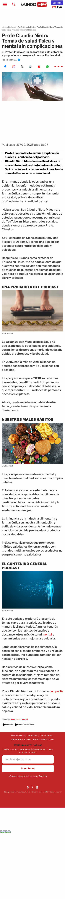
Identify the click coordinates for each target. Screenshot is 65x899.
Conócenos (32, 735)
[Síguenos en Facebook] (28, 787)
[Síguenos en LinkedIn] (37, 787)
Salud (13, 719)
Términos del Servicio (21, 739)
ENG (59, 7)
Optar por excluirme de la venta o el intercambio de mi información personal (32, 792)
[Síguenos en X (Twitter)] (32, 787)
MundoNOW (11, 60)
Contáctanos (46, 735)
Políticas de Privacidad (43, 739)
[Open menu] (5, 4)
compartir (56, 691)
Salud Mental (22, 719)
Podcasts (12, 27)
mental (47, 634)
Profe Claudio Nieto (26, 27)
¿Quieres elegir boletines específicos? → (28, 776)
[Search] (13, 4)
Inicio (4, 27)
